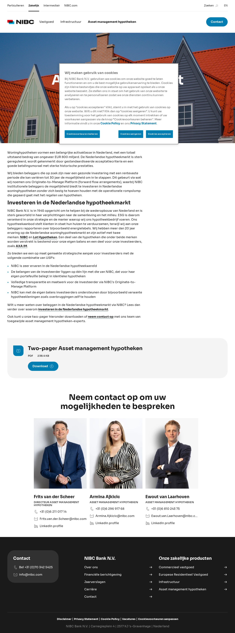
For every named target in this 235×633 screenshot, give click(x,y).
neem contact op (100, 317)
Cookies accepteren (159, 134)
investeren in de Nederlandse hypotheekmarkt (73, 309)
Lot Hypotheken (45, 237)
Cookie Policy (110, 123)
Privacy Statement (143, 123)
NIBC (24, 237)
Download (40, 366)
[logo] (20, 22)
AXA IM (21, 246)
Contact (217, 22)
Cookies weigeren (130, 134)
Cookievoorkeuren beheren (82, 134)
